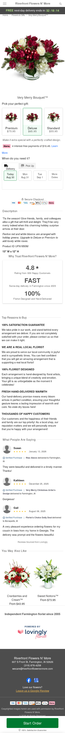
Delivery (10, 168)
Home (5, 15)
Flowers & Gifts (18, 15)
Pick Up (30, 165)
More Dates (54, 175)
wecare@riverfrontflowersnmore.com (32, 668)
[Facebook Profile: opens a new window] (28, 680)
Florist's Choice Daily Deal (39, 517)
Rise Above (31, 457)
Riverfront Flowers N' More (32, 3)
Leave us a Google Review (32, 691)
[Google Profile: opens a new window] (36, 680)
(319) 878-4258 (32, 665)
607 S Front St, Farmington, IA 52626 (32, 662)
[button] (58, 725)
